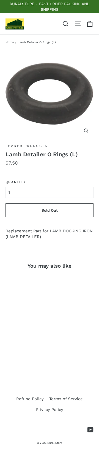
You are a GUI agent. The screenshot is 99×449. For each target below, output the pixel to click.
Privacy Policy (49, 409)
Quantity (16, 182)
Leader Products (27, 146)
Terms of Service (66, 398)
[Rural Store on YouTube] (90, 430)
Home (10, 42)
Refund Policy (30, 398)
